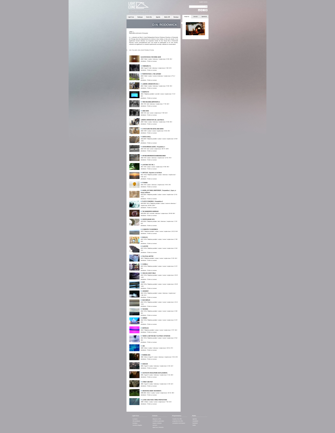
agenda (195, 419)
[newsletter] (201, 10)
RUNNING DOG (146, 355)
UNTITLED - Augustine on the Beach (152, 172)
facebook (195, 423)
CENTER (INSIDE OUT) (148, 219)
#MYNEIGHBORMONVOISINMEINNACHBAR (154, 155)
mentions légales (137, 425)
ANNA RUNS (145, 110)
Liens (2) (195, 16)
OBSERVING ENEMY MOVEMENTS (151, 390)
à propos (135, 419)
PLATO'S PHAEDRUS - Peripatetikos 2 (152, 201)
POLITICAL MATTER (147, 256)
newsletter (195, 421)
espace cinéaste (157, 423)
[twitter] (206, 10)
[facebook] (204, 10)
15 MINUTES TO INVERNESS (150, 229)
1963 (143, 346)
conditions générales (158, 421)
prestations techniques (179, 423)
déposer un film (157, 419)
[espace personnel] (199, 10)
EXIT (143, 282)
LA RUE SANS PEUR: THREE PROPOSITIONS (154, 399)
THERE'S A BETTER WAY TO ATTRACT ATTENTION (156, 336)
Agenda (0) (204, 16)
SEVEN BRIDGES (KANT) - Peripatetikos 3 (153, 146)
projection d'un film (178, 421)
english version (203, 2)
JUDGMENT (145, 291)
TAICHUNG (145, 309)
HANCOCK (145, 364)
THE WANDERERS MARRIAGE (150, 211)
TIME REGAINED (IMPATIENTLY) (151, 102)
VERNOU (144, 318)
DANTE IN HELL (146, 136)
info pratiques (136, 421)
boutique (135, 423)
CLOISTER (145, 246)
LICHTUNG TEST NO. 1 (148, 164)
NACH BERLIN (146, 300)
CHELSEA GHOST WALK (149, 273)
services (155, 425)
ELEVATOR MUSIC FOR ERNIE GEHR (151, 57)
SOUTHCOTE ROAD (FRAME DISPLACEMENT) (154, 373)
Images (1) (186, 16)
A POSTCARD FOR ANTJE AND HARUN (152, 128)
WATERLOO (145, 328)
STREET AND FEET (147, 381)
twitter (194, 425)
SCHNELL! (145, 264)
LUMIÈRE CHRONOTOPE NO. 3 (150, 84)
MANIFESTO (145, 92)
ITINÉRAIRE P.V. (146, 66)
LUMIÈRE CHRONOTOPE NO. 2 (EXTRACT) (152, 119)
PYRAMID (145, 182)
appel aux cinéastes (158, 427)
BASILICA (145, 237)
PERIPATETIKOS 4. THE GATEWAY (151, 74)
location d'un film (177, 419)
